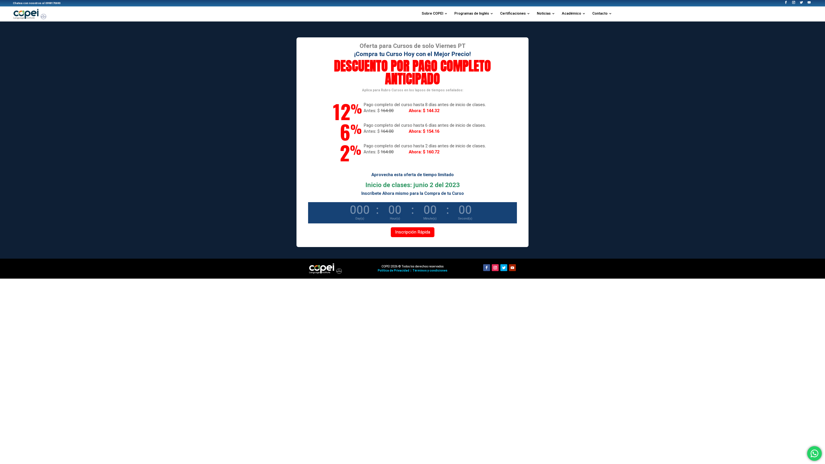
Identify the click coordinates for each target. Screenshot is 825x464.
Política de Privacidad (393, 270)
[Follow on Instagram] (495, 267)
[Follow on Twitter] (503, 267)
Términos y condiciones (429, 270)
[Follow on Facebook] (486, 267)
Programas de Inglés (471, 14)
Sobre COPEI (432, 14)
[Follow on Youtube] (512, 267)
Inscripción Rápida (412, 232)
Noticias (544, 14)
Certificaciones (513, 14)
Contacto (600, 14)
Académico (571, 14)
